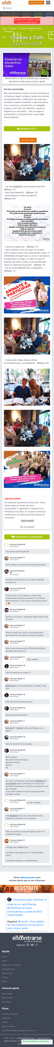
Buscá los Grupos (8, 1026)
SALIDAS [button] (38, 14)
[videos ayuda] (48, 3)
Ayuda (4, 961)
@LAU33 (23, 921)
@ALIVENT (10, 728)
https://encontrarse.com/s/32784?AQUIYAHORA (25, 648)
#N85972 (18, 186)
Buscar (4, 957)
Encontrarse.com (26, 1038)
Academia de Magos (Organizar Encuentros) (19, 1030)
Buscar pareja (7, 994)
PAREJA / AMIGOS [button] (10, 14)
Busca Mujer (6, 1002)
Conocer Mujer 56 (17, 588)
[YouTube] (32, 944)
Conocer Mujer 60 (17, 708)
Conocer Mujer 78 (17, 665)
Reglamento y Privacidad (11, 965)
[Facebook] (27, 944)
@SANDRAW (11, 783)
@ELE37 (20, 728)
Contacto (5, 977)
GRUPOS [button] (26, 14)
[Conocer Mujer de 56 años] (7, 589)
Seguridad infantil (8, 969)
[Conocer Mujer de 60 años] (7, 708)
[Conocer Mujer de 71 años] (7, 558)
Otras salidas (36, 921)
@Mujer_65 (10, 198)
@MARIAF (14, 816)
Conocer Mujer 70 (17, 737)
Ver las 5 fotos (28, 140)
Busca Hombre (7, 998)
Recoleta (9, 31)
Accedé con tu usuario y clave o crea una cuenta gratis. (27, 21)
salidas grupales (28, 877)
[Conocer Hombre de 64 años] (7, 571)
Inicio (4, 28)
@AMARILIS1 (40, 781)
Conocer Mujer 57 (17, 840)
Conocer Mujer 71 (17, 557)
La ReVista (6, 1018)
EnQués (5, 1022)
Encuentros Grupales (10, 1014)
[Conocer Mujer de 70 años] (7, 737)
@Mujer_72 (32, 192)
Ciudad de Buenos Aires (30, 28)
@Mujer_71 (10, 189)
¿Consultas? (28, 527)
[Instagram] (36, 944)
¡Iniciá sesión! (27, 520)
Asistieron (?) (27, 128)
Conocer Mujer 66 (17, 544)
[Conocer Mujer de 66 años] (7, 545)
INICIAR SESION (36, 3)
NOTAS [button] (49, 14)
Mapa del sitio (7, 973)
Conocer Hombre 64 (17, 571)
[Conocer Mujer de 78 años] (7, 666)
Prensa (4, 981)
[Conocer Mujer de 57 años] (7, 841)
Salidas (13, 28)
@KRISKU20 (11, 686)
